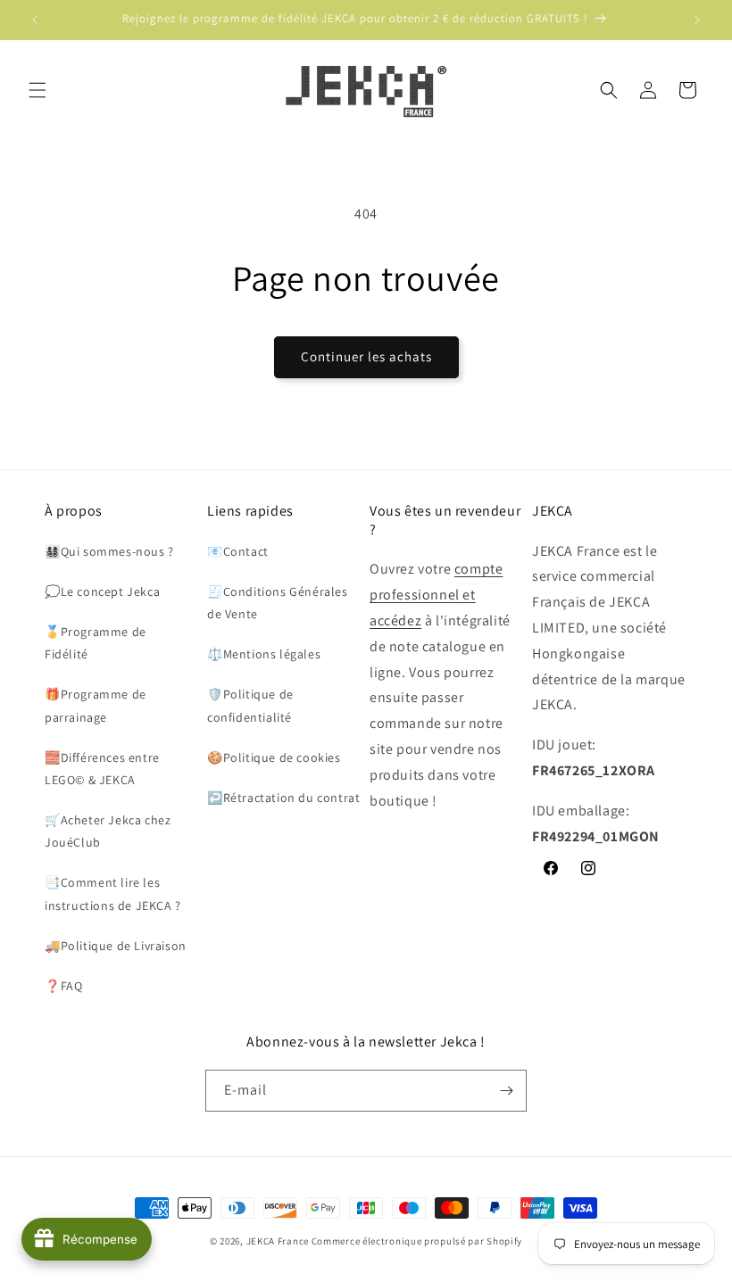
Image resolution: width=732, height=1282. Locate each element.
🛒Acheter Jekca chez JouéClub (108, 831)
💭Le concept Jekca (102, 591)
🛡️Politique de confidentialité (250, 705)
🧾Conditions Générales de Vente (277, 602)
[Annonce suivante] (697, 19)
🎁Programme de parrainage (95, 705)
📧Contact (238, 551)
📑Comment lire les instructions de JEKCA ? (113, 893)
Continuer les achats (366, 356)
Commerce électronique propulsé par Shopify (417, 1241)
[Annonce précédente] (34, 19)
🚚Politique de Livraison (116, 946)
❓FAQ (63, 986)
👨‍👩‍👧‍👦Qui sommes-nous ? (109, 551)
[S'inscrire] (506, 1091)
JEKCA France (277, 1241)
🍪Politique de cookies (274, 757)
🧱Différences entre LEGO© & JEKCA (102, 768)
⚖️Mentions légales (263, 654)
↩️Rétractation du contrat (283, 798)
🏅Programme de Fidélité (95, 643)
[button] (37, 90)
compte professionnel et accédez (436, 594)
